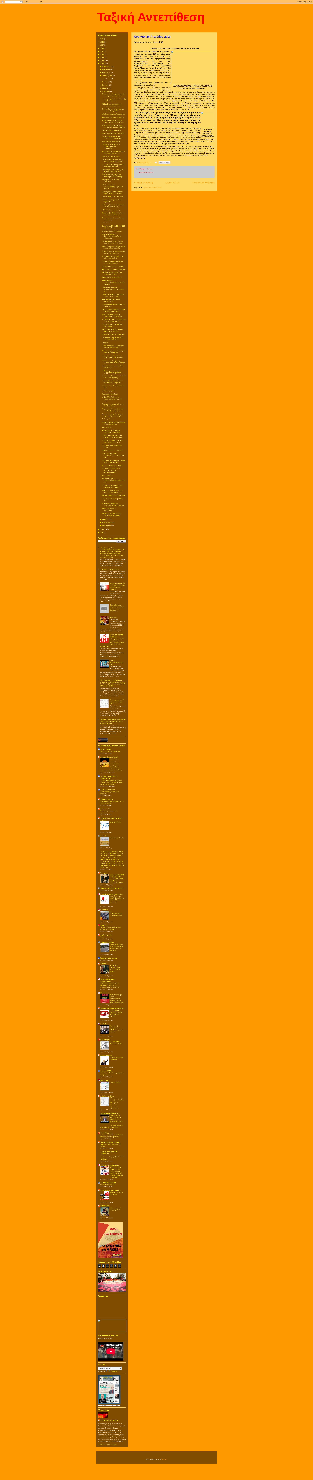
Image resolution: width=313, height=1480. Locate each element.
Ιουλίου (105, 82)
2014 (102, 60)
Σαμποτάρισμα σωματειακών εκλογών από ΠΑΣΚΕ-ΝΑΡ (112, 160)
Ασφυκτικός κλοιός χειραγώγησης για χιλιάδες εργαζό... (112, 187)
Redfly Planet (105, 1024)
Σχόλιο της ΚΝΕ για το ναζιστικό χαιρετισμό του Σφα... (113, 461)
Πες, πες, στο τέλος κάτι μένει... (113, 465)
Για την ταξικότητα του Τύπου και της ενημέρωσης (112, 262)
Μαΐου (104, 88)
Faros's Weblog (105, 749)
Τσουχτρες (104, 873)
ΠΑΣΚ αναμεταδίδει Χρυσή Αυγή (113, 495)
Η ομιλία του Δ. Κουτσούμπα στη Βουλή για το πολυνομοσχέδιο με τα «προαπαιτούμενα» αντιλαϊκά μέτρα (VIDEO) (111, 1121)
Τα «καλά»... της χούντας (111, 156)
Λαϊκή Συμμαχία (106, 1132)
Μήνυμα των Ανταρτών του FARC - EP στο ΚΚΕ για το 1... (113, 357)
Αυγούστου (106, 79)
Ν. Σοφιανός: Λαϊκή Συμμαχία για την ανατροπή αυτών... (114, 320)
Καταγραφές (106, 427)
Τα (101, 1405)
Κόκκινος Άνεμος (106, 799)
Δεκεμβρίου (106, 66)
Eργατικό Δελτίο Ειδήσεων (111, 130)
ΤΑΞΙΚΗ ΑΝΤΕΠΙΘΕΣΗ (109, 1420)
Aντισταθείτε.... (107, 475)
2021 (102, 39)
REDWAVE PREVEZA (108, 1182)
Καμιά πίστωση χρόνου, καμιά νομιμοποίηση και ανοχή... (112, 415)
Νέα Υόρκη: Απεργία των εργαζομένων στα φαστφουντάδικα (111, 470)
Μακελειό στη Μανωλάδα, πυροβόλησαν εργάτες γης (112, 315)
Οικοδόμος (104, 992)
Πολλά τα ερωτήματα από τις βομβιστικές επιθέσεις (112, 330)
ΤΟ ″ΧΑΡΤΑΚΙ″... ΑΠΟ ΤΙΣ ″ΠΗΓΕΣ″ (116, 1042)
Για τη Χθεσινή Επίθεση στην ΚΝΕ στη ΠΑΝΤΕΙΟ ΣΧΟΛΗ (116, 1013)
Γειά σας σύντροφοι (109, 419)
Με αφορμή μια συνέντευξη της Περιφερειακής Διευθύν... (113, 170)
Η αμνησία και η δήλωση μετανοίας (110, 181)
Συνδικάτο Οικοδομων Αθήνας (111, 851)
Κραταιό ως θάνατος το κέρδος (113, 117)
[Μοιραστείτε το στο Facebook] (167, 162)
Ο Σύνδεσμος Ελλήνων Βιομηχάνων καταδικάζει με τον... (113, 289)
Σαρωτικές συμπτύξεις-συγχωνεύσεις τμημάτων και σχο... (113, 455)
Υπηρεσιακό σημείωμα (110, 394)
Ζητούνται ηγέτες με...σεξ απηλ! (113, 334)
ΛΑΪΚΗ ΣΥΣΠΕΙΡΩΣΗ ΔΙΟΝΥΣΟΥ (108, 1153)
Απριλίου (105, 91)
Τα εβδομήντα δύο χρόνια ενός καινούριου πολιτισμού (110, 928)
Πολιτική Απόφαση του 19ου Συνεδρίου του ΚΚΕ (112, 273)
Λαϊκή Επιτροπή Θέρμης (109, 1165)
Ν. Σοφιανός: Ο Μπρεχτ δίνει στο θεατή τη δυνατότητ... (113, 165)
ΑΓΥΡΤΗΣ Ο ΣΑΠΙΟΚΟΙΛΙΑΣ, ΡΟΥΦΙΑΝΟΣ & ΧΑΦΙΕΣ (115, 968)
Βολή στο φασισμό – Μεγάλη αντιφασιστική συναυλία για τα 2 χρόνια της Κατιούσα (117, 998)
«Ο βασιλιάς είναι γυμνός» (111, 210)
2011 (102, 532)
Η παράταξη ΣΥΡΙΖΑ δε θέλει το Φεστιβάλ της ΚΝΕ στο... (113, 214)
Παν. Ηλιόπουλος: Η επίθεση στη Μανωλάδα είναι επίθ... (113, 247)
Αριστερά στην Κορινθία (109, 1113)
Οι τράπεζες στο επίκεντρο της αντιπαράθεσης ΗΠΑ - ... (113, 110)
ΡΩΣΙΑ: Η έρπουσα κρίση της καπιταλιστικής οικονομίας (112, 105)
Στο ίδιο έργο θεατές (116, 838)
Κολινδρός (104, 836)
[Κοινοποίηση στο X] (164, 162)
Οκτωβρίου (106, 72)
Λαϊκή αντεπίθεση (107, 1096)
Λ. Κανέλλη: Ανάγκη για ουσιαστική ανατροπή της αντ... (112, 399)
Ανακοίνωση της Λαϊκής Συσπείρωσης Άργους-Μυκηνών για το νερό (117, 899)
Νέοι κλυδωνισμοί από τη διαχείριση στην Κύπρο (111, 431)
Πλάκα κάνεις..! (106, 1055)
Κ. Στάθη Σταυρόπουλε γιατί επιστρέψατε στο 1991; (112, 486)
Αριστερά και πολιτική (109, 757)
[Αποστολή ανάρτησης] (155, 162)
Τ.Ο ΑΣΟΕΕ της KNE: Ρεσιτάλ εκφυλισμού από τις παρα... (112, 242)
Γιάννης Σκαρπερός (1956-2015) (116, 1058)
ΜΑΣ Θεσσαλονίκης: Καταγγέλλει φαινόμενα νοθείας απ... (111, 236)
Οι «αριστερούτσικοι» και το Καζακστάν (116, 913)
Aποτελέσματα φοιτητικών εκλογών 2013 (111, 300)
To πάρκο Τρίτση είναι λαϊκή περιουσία (112, 201)
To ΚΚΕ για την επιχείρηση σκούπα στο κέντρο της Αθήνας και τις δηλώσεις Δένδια (113, 721)
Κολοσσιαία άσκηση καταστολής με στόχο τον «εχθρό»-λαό (113, 95)
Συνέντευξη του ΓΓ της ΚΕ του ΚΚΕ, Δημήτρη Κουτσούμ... (112, 137)
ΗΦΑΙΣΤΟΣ (104, 925)
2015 (102, 57)
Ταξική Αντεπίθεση (151, 17)
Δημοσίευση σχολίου (146, 172)
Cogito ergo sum (106, 935)
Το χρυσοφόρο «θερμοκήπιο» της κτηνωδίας (113, 305)
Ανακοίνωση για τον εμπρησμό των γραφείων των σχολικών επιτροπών (112, 1158)
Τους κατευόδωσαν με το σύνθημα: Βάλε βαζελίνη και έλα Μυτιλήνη (117, 947)
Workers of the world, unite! (110, 1142)
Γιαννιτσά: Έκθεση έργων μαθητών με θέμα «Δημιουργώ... (111, 146)
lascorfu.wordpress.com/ (108, 958)
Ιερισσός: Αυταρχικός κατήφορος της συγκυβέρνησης (114, 423)
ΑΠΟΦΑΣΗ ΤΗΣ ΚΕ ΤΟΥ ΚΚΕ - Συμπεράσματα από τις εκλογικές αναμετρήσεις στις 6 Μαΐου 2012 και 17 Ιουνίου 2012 (112, 641)
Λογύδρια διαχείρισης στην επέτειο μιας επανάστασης (112, 175)
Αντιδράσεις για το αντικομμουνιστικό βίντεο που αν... (113, 480)
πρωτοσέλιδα (105, 1405)
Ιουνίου (105, 85)
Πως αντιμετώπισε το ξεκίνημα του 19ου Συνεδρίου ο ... (113, 410)
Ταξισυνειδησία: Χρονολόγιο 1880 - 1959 (112, 325)
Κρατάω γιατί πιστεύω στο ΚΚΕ (113, 133)
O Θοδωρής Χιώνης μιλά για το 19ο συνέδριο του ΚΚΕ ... (113, 347)
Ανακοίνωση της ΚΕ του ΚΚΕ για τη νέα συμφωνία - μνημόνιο (111, 1136)
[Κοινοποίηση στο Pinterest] (169, 162)
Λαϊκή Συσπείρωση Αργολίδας (111, 894)
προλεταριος (105, 1039)
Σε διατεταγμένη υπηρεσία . (110, 569)
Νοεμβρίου (106, 69)
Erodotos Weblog (106, 1071)
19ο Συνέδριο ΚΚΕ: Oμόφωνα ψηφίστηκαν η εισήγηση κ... (112, 382)
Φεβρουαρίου (107, 522)
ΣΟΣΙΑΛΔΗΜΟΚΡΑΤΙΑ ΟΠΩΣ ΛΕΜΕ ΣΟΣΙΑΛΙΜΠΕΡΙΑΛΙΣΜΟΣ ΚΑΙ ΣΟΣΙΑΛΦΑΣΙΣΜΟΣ (117, 879)
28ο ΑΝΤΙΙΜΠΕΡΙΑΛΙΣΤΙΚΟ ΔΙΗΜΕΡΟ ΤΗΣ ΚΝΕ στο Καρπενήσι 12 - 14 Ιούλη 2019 (110, 985)
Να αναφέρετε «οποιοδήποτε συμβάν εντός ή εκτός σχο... (112, 193)
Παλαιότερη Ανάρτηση (203, 182)
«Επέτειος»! (106, 223)
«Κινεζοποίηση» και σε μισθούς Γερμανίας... (113, 367)
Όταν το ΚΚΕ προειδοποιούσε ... (113, 196)
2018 (102, 48)
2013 (102, 63)
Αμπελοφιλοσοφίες (107, 789)
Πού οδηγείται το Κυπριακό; (112, 277)
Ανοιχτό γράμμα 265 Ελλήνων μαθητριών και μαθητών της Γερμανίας (117, 586)
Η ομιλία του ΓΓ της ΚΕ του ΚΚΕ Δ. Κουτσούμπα (113, 227)
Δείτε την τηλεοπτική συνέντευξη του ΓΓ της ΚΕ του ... (114, 100)
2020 (102, 42)
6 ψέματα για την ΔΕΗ (108, 1184)
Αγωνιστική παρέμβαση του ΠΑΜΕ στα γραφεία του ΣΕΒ (116, 1029)
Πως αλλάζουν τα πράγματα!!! (110, 751)
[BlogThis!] (162, 162)
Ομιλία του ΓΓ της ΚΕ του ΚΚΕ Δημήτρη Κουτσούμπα (112, 338)
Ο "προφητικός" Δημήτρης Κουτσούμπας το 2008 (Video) (113, 362)
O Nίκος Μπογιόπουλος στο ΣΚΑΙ (116, 662)
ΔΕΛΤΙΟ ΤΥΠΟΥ (115, 822)
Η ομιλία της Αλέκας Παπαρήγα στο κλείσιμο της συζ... (113, 352)
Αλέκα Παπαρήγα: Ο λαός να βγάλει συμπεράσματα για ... (113, 121)
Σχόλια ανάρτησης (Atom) (152, 187)
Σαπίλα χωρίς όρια (108, 391)
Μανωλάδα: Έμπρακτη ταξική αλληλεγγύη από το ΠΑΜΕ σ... (113, 126)
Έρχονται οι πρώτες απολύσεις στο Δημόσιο (113, 219)
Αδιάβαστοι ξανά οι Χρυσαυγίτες (113, 114)
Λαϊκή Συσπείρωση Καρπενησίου (107, 980)
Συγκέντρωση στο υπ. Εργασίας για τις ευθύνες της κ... (113, 295)
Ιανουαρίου (106, 525)
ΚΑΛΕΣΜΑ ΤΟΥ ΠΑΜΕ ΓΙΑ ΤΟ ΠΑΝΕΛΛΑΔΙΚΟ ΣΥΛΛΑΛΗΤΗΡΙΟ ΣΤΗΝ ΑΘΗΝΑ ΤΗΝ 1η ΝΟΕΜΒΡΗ (116, 1172)
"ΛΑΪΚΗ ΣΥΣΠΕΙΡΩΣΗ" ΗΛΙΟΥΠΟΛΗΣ (109, 777)
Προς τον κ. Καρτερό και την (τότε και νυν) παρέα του (112, 491)
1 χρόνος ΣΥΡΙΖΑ (115, 1082)
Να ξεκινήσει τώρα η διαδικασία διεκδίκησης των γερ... (113, 206)
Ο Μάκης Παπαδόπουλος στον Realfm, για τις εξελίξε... (112, 441)
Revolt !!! (103, 963)
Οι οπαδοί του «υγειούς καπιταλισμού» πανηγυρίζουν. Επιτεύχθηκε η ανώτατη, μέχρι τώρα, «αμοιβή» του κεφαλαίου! (111, 765)
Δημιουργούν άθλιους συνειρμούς (114, 269)
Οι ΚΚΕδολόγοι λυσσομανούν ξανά (112, 499)
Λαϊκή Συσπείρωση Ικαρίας (110, 1190)
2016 (102, 54)
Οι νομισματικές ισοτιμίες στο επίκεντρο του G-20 (112, 257)
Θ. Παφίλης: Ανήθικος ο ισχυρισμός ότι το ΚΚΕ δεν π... (113, 504)
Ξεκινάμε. (113, 617)
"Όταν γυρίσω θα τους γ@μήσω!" (116, 1209)
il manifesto (104, 909)
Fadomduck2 (104, 809)
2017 (102, 51)
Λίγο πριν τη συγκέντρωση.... (112, 231)
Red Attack (104, 1080)
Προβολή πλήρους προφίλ (107, 1444)
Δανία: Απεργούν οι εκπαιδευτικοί (109, 509)
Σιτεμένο (105, 342)
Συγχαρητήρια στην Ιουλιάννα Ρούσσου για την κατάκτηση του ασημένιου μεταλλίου (111, 782)
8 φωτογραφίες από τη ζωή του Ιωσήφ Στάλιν (117, 702)
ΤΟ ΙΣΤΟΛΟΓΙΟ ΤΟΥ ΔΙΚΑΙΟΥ (111, 888)
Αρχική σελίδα (172, 182)
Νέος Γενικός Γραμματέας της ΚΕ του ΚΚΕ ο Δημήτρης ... (114, 377)
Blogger (164, 1459)
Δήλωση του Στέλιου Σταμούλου (116, 1193)
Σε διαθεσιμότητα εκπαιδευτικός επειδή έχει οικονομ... (113, 252)
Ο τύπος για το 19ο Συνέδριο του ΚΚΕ (113, 387)
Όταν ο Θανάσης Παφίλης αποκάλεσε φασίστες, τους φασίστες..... (117, 608)
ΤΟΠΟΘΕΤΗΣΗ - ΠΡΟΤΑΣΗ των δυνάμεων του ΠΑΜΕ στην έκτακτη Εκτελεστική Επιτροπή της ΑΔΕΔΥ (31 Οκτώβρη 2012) (112, 683)
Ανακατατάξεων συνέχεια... (111, 141)
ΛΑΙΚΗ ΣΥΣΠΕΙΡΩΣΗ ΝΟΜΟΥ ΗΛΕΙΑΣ (111, 819)
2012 (102, 529)
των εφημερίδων (113, 1405)
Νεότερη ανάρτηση (143, 182)
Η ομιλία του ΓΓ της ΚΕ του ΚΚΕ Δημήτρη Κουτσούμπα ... (113, 152)
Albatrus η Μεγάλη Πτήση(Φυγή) (112, 1008)
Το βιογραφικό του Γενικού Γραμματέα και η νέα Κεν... (112, 372)
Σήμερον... (103, 937)
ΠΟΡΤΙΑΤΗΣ (105, 1206)
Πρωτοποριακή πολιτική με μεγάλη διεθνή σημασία (111, 514)
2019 (102, 45)
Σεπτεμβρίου (107, 75)
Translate (114, 1371)
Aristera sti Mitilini (107, 942)
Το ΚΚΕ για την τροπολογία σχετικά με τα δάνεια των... (112, 436)
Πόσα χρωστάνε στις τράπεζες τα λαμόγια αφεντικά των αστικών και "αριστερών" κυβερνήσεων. (117, 1103)
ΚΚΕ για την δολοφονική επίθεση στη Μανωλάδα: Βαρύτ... (113, 310)
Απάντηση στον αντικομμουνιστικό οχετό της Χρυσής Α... (113, 282)
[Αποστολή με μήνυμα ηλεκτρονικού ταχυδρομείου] (160, 162)
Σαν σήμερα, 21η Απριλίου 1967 (113, 266)
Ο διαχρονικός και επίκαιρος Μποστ (112, 446)
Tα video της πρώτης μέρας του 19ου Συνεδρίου (113, 405)
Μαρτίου (105, 519)
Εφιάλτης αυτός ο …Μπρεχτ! (112, 450)
